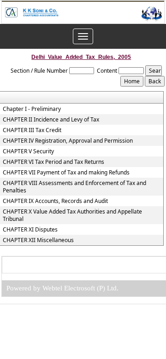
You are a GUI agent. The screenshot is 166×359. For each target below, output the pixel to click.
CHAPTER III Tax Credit (32, 130)
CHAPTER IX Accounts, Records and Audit (55, 201)
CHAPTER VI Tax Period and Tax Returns (53, 162)
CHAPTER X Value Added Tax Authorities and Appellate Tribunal (72, 215)
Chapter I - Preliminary (32, 109)
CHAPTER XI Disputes (30, 229)
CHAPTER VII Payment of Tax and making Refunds (66, 172)
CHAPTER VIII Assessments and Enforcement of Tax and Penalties (74, 187)
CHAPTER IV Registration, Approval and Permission (68, 141)
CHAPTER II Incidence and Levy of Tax (51, 119)
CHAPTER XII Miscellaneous (38, 240)
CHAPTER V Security (28, 151)
